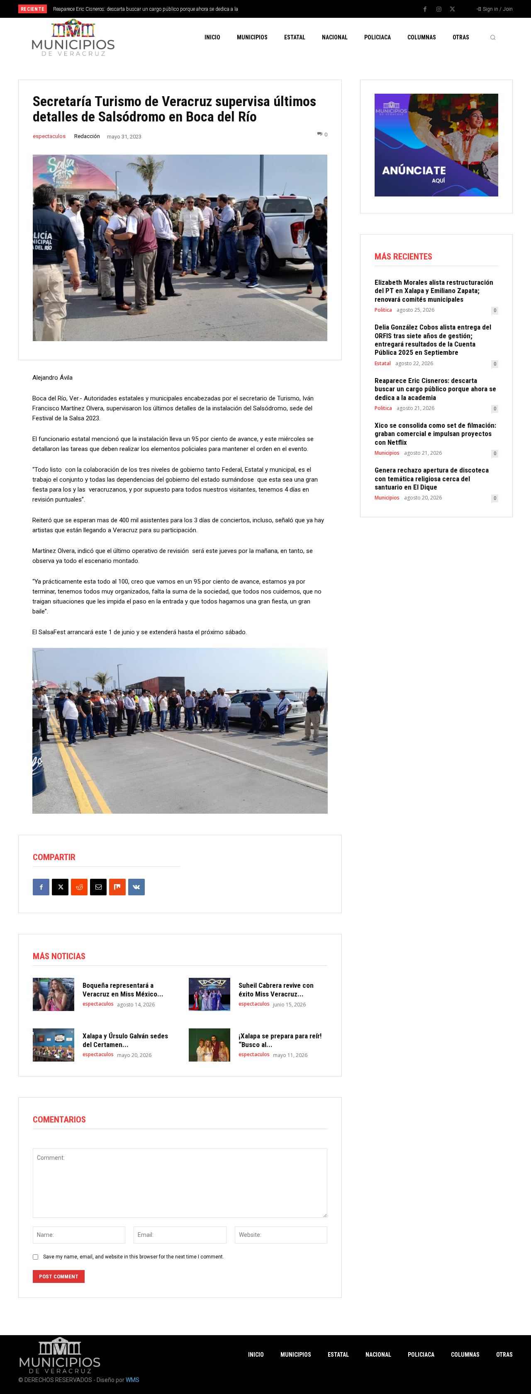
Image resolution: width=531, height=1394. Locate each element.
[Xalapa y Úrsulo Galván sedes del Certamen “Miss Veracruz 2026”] (53, 1045)
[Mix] (117, 887)
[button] (493, 37)
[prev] (280, 9)
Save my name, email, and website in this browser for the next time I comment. (133, 1257)
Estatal (383, 363)
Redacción (87, 136)
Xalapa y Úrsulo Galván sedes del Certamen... (125, 1040)
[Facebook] (425, 9)
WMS (132, 1380)
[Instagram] (439, 9)
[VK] (136, 887)
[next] (293, 9)
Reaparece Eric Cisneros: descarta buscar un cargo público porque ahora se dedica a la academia (435, 389)
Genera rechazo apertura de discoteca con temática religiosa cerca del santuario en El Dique (432, 478)
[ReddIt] (79, 887)
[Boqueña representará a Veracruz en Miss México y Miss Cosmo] (53, 994)
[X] (452, 9)
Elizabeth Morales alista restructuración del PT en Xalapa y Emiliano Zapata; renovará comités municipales (434, 290)
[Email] (98, 887)
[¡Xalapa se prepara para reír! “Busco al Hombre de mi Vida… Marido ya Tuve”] (209, 1045)
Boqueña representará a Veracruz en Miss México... (123, 989)
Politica (383, 310)
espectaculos (49, 136)
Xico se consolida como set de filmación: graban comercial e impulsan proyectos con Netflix (435, 433)
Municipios (387, 453)
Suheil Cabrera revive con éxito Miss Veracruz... (276, 989)
